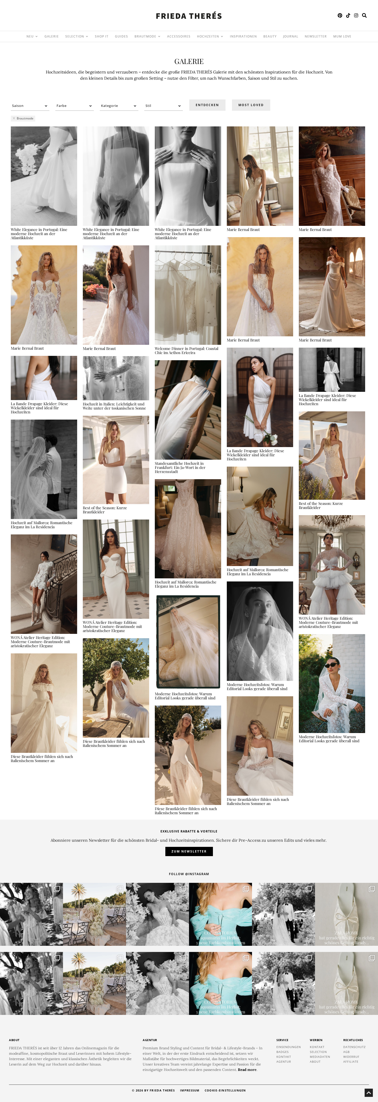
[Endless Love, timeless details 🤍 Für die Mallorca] (94, 914)
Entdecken (207, 105)
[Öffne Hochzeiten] (221, 36)
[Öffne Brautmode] (159, 36)
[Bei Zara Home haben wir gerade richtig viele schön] (346, 914)
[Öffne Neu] (36, 36)
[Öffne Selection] (86, 36)
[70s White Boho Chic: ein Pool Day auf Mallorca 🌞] (31, 914)
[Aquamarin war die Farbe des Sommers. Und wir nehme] (220, 914)
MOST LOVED (251, 105)
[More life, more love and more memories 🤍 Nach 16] (283, 914)
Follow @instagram (189, 874)
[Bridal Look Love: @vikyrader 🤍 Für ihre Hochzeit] (157, 914)
